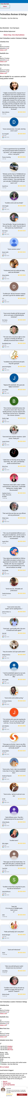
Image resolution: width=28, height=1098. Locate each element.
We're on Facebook (4, 1067)
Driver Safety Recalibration (18, 35)
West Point (10, 1049)
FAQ (4, 1086)
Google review (6, 137)
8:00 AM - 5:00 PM (4, 1054)
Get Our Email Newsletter (9, 1085)
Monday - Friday (4, 1052)
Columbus (10, 1046)
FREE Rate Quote (7, 1083)
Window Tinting (7, 35)
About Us (5, 1081)
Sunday (1, 1059)
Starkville (10, 1048)
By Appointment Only (5, 1057)
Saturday (2, 1056)
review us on (3, 50)
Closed (1, 1061)
